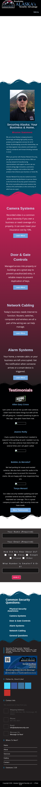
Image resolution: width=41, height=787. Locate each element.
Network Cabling (17, 631)
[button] (20, 609)
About (6, 749)
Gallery (6, 758)
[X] (7, 686)
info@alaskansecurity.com (19, 727)
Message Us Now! (16, 734)
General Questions (18, 635)
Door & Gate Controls (19, 621)
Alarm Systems (16, 626)
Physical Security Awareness (17, 610)
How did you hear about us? (20, 552)
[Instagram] (21, 686)
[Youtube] (7, 693)
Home (6, 745)
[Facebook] (14, 686)
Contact (6, 762)
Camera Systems (17, 616)
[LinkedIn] (28, 686)
